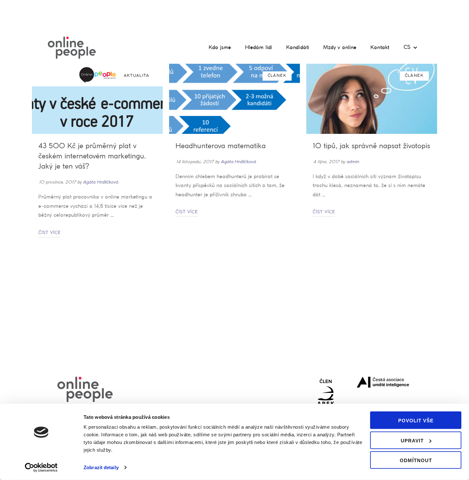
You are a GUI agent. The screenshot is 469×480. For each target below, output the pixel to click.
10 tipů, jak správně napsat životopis (371, 146)
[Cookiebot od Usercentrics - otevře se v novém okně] (41, 467)
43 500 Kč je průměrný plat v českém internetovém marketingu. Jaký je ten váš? (92, 156)
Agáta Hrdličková (100, 182)
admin (352, 161)
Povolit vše (416, 420)
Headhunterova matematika (220, 146)
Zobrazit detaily (101, 467)
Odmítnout (416, 460)
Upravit (412, 440)
